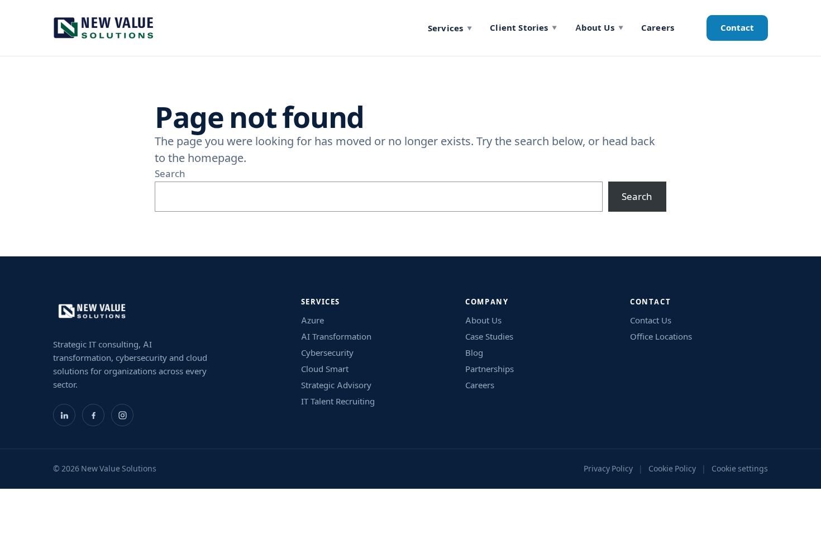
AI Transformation (336, 336)
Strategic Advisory (336, 385)
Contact (737, 27)
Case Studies (489, 336)
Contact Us (650, 320)
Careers (657, 27)
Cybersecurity (327, 352)
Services (450, 28)
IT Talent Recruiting (338, 401)
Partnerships (489, 369)
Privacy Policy (608, 468)
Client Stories (523, 27)
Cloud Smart (325, 369)
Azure (312, 320)
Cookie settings (740, 468)
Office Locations (661, 336)
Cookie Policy (672, 468)
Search (170, 173)
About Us (599, 27)
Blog (474, 352)
